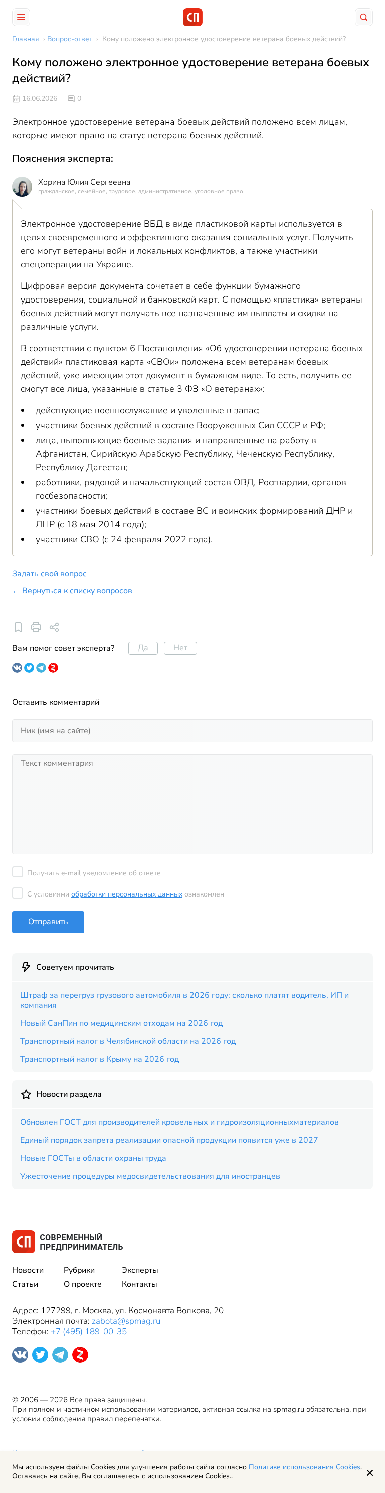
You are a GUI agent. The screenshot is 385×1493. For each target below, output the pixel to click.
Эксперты (140, 1270)
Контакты (139, 1284)
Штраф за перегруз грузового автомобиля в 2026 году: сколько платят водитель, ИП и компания (184, 1000)
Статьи (25, 1284)
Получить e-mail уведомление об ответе (94, 873)
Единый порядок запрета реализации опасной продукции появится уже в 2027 (169, 1140)
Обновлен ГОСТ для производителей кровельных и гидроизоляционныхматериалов (179, 1122)
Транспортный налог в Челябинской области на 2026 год (128, 1041)
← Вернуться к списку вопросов (72, 590)
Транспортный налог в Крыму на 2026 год (99, 1059)
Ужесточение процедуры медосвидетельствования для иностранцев (150, 1176)
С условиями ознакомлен (125, 894)
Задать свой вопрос (49, 573)
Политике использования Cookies (304, 1467)
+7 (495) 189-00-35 (89, 1331)
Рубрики (79, 1270)
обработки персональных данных (126, 894)
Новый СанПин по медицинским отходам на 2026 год (121, 1023)
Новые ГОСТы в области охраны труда (93, 1158)
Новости (28, 1270)
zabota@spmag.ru (126, 1321)
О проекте (83, 1284)
